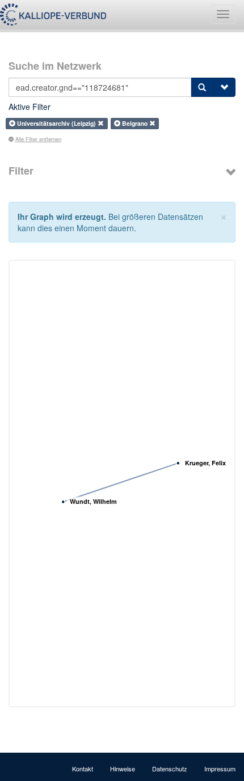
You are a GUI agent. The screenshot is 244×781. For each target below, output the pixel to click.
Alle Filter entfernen (38, 139)
